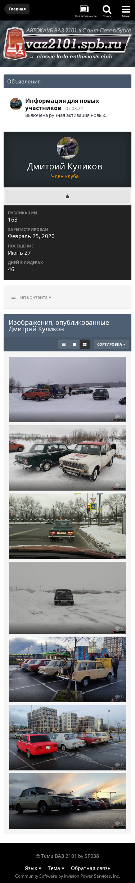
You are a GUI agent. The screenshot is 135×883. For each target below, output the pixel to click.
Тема (55, 868)
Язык (32, 868)
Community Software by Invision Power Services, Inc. (67, 876)
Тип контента (32, 297)
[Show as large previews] (74, 344)
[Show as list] (63, 344)
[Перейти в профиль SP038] (16, 104)
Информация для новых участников (62, 104)
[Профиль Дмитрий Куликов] (67, 196)
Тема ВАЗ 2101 (59, 855)
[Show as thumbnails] (85, 344)
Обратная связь (91, 868)
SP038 (92, 855)
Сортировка (110, 344)
